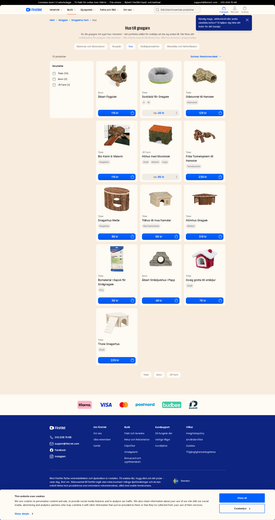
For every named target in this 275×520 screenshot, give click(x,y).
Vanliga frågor (162, 439)
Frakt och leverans (134, 433)
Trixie (144, 92)
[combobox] (177, 9)
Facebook (60, 450)
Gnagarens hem (79, 20)
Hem (52, 20)
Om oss (97, 433)
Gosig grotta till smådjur (201, 280)
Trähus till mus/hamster (156, 220)
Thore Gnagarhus (109, 344)
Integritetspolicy (195, 433)
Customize (240, 508)
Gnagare (63, 20)
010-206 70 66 (63, 437)
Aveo (100, 92)
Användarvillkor (194, 439)
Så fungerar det (163, 433)
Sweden (185, 480)
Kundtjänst (161, 445)
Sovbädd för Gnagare (155, 97)
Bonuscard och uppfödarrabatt (132, 460)
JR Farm (146, 152)
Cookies (190, 445)
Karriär (96, 445)
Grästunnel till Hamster (200, 97)
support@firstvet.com (205, 2)
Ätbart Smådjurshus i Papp (158, 280)
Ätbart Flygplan (107, 97)
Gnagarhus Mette (109, 220)
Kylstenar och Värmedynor (91, 46)
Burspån (116, 46)
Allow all (242, 498)
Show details (22, 513)
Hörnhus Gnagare (197, 220)
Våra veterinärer (101, 439)
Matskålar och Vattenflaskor (182, 46)
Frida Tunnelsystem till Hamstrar (199, 158)
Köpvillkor (129, 445)
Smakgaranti (131, 452)
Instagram (60, 456)
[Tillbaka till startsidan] (34, 9)
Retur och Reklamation (137, 439)
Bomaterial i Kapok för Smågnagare (112, 282)
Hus (131, 46)
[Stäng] (247, 19)
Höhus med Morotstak (156, 156)
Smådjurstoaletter (150, 46)
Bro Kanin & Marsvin (110, 156)
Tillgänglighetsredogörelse (201, 452)
